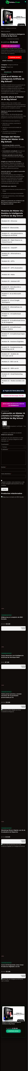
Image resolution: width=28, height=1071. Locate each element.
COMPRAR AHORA (14, 57)
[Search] (22, 2)
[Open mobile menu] (1, 2)
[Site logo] (13, 2)
